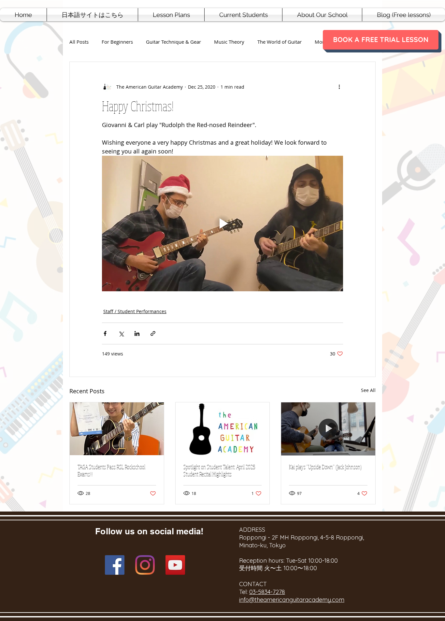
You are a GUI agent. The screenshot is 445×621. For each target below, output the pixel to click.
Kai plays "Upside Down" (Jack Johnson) (325, 466)
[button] (171, 14)
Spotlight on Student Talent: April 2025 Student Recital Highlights (219, 470)
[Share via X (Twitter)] (121, 333)
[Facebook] (114, 565)
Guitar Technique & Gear (173, 42)
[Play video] (222, 223)
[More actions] (339, 87)
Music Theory (229, 42)
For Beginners (117, 42)
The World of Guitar (279, 42)
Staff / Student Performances (134, 311)
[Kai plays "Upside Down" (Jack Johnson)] (328, 428)
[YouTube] (175, 565)
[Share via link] (153, 333)
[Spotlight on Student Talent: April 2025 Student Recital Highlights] (223, 428)
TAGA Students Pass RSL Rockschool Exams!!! (111, 470)
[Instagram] (145, 565)
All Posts (79, 42)
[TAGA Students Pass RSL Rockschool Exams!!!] (117, 428)
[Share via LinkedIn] (137, 333)
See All (368, 390)
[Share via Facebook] (105, 333)
